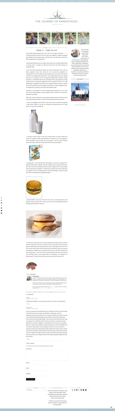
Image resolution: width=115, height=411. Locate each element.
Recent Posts (33, 274)
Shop (51, 1)
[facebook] (76, 390)
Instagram (42, 287)
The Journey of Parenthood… (36, 409)
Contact (72, 1)
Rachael (65, 53)
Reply (28, 339)
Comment (29, 348)
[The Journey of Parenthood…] (57, 16)
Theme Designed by (83, 409)
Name (28, 362)
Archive (57, 1)
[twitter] (72, 390)
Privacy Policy (47, 409)
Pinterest (51, 287)
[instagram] (74, 390)
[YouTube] (81, 1)
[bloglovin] (79, 390)
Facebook (46, 287)
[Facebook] (83, 1)
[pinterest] (81, 390)
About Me (64, 1)
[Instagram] (78, 1)
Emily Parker (36, 276)
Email (28, 368)
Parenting (30, 1)
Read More (80, 79)
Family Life (38, 1)
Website (28, 373)
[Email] (86, 1)
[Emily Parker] (29, 280)
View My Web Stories (80, 105)
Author (28, 274)
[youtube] (83, 390)
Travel (45, 1)
